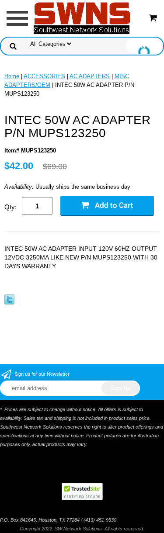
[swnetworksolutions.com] (82, 17)
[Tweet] (9, 302)
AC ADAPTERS (90, 76)
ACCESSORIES (44, 76)
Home (11, 76)
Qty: (10, 207)
